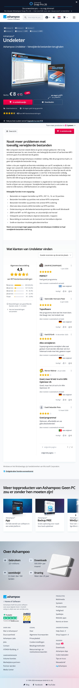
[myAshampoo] (47, 17)
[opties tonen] (71, 265)
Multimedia (60, 599)
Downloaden (49, 102)
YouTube (51, 685)
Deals (59, 644)
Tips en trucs (61, 658)
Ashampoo (61, 666)
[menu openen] (74, 17)
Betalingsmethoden (37, 646)
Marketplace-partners (11, 662)
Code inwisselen (62, 655)
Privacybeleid (35, 638)
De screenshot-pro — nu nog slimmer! (38, 8)
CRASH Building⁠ (9, 649)
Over (31, 631)
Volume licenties (9, 658)
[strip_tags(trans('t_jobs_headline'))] (27, 618)
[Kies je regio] (59, 17)
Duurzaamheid (9, 635)
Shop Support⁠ (61, 635)
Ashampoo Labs (9, 638)
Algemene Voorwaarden (39, 635)
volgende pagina (47, 453)
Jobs (5, 642)
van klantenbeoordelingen (29, 113)
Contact (6, 646)
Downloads (60, 647)
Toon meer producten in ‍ (59, 125)
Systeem (59, 603)
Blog (27, 685)
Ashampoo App (62, 651)
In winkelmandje (19, 102)
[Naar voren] (75, 515)
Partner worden (9, 666)
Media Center (8, 670)
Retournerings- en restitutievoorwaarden (38, 650)
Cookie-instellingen (37, 642)
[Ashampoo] (12, 597)
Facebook (38, 685)
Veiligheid (59, 610)
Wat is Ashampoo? (10, 631)
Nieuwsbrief (60, 662)
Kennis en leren (62, 621)
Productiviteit (61, 607)
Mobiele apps (61, 618)
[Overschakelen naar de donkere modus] (53, 17)
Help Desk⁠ (60, 631)
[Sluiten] (76, 2)
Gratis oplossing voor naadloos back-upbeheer (48, 525)
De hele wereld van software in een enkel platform (18, 525)
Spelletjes (59, 614)
